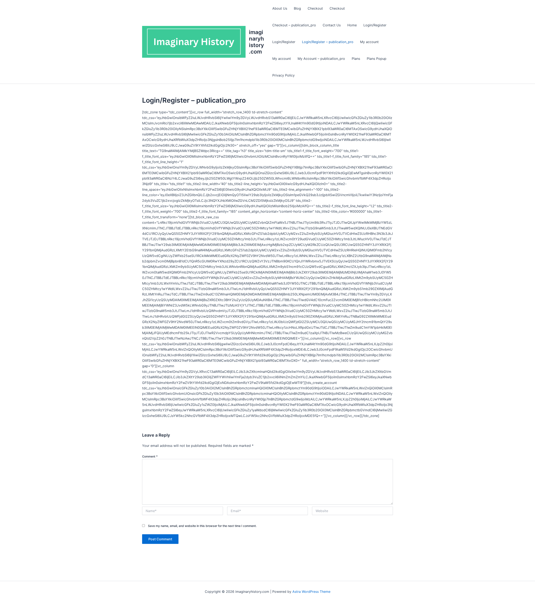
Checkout (315, 8)
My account (369, 42)
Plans (356, 58)
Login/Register (374, 25)
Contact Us (332, 25)
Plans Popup (376, 58)
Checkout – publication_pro (294, 25)
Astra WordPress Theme (311, 591)
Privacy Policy (283, 75)
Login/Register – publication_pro (327, 42)
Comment (150, 456)
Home (352, 25)
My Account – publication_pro (321, 58)
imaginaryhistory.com (256, 42)
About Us (279, 8)
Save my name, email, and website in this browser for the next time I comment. (202, 526)
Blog (297, 8)
